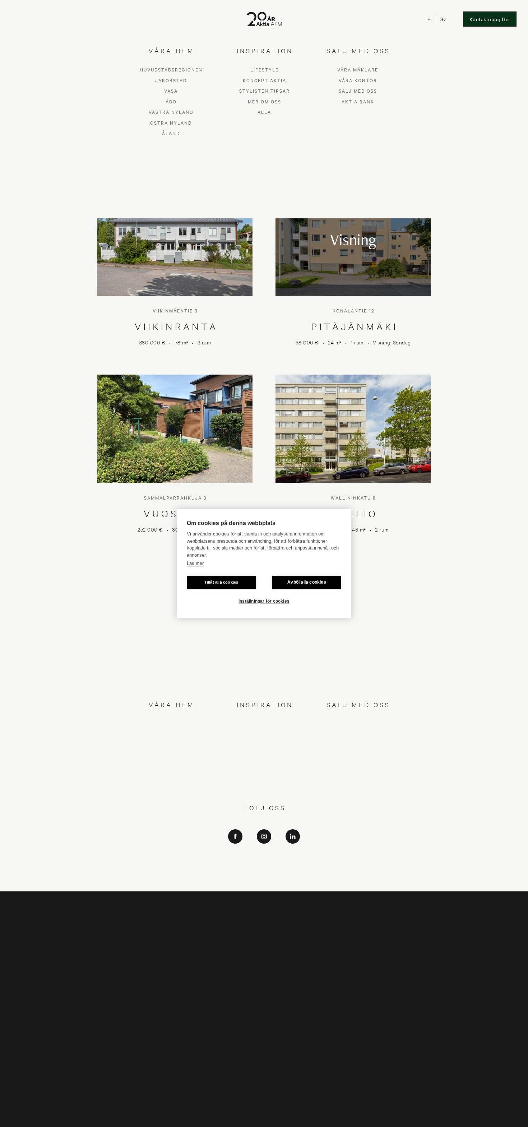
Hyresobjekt (181, 1009)
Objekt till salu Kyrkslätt (80, 976)
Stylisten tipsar (264, 745)
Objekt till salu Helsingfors (82, 943)
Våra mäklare (357, 723)
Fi (430, 19)
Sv (443, 19)
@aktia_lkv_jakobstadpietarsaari (264, 872)
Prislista (401, 995)
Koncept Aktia (264, 734)
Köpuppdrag (406, 956)
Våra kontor (358, 734)
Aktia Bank (358, 755)
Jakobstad (171, 734)
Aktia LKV (264, 852)
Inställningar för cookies (264, 601)
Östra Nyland (171, 776)
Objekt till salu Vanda (77, 960)
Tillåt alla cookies (221, 582)
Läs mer (195, 563)
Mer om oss (264, 755)
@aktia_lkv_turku (264, 862)
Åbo (171, 755)
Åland (171, 787)
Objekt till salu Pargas (306, 992)
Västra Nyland (171, 766)
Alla (264, 766)
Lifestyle (264, 723)
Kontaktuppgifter (489, 19)
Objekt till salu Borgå (305, 960)
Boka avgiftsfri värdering (419, 943)
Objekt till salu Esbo (304, 943)
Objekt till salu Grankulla (195, 943)
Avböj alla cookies (306, 582)
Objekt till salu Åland (76, 1009)
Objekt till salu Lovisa (191, 960)
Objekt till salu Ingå (189, 976)
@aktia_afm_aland (264, 883)
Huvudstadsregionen (171, 723)
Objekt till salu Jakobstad (310, 976)
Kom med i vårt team (415, 969)
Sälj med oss (358, 745)
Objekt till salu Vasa (75, 992)
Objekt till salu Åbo (189, 992)
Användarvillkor (410, 1008)
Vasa (171, 745)
